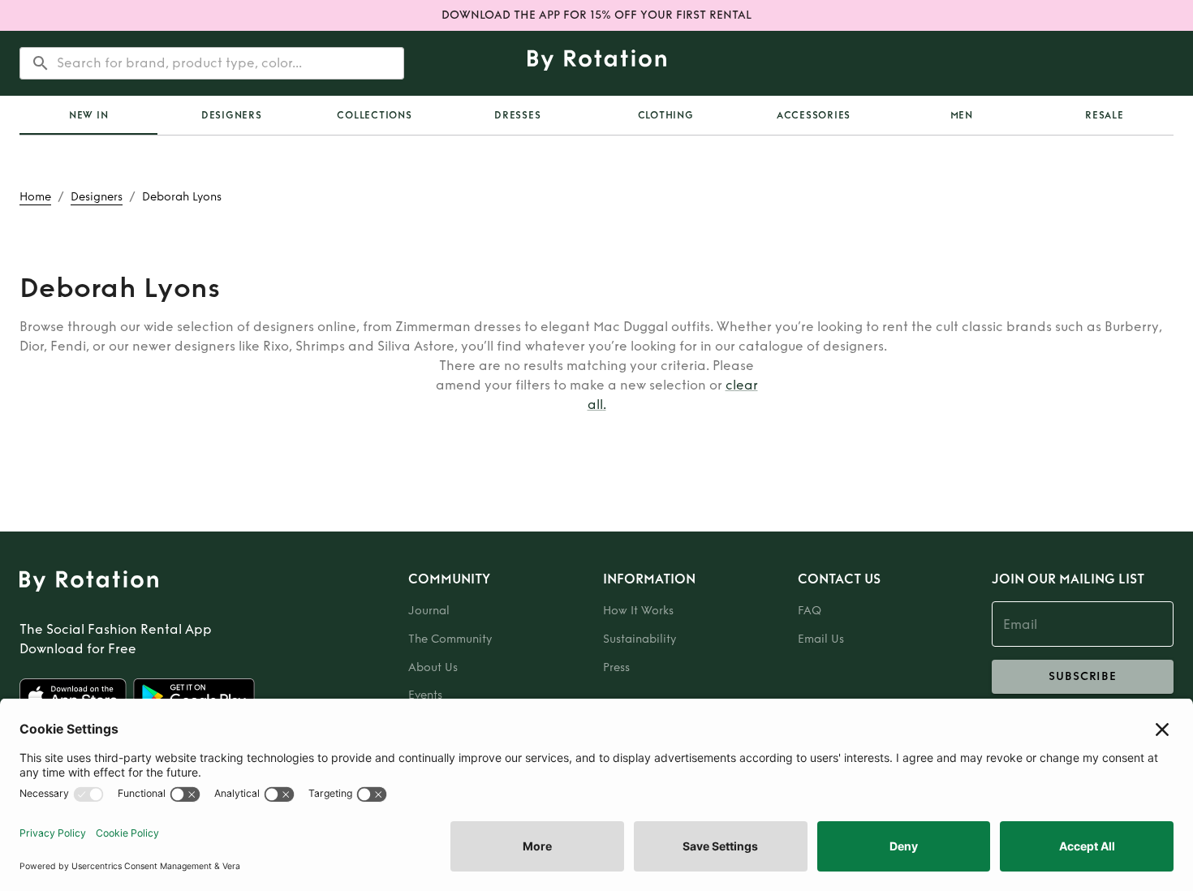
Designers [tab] (231, 115)
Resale (1104, 115)
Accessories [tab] (814, 115)
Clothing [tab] (666, 115)
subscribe (1083, 676)
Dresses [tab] (517, 115)
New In (89, 115)
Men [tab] (961, 115)
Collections (374, 115)
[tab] (88, 115)
